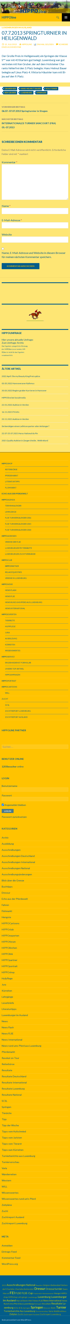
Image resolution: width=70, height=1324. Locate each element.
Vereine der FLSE (13, 542)
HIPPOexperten (10, 935)
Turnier (61, 1307)
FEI (12, 1293)
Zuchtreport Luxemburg (18, 711)
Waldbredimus (60, 1311)
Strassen (46, 1308)
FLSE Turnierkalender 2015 (18, 524)
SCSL (7, 705)
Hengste (6, 917)
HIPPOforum (9, 941)
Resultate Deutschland (14, 1076)
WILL (7, 693)
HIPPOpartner (9, 960)
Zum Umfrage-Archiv (13, 342)
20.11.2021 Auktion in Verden (15, 419)
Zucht (5, 699)
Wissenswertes (12, 650)
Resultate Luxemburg (13, 1088)
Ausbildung (11, 638)
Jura (7, 632)
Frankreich (37, 1293)
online (13, 766)
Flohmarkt (10, 488)
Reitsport (38, 1304)
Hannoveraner (48, 1293)
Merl (30, 1301)
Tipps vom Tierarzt (12, 1143)
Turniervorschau (10, 1162)
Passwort (7, 795)
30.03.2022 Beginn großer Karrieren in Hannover (24, 390)
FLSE (18, 1293)
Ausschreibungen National (16, 868)
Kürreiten (10, 644)
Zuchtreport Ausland (16, 717)
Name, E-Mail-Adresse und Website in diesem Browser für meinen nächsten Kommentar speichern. (34, 254)
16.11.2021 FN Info (10, 412)
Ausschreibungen (11, 849)
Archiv (5, 837)
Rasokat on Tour (10, 1058)
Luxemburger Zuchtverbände (20, 554)
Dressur (6, 892)
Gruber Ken (10, 88)
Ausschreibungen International (18, 862)
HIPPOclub (8, 929)
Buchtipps (7, 886)
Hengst (57, 1293)
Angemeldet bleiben (15, 804)
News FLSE (10, 596)
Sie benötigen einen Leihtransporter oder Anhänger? (25, 426)
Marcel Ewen (22, 1301)
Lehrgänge (10, 512)
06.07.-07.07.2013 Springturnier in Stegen (25, 109)
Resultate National (12, 1094)
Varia (4, 1168)
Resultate (7, 1070)
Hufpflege (10, 626)
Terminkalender (13, 506)
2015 (4, 1285)
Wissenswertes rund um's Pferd (19, 1198)
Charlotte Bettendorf (24, 1289)
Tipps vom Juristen (12, 1137)
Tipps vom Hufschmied (14, 1131)
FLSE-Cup (27, 1293)
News (5, 1021)
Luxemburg (26, 92)
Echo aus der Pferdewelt (15, 898)
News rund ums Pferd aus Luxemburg (23, 602)
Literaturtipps (12, 481)
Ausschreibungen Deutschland (18, 855)
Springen (41, 92)
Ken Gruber (10, 92)
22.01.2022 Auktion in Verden (15, 405)
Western (6, 1180)
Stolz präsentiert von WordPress (16, 1320)
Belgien (46, 1285)
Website (7, 234)
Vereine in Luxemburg (16, 578)
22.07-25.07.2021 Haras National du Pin (20, 433)
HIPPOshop (8, 972)
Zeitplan (13, 1314)
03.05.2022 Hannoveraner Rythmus (18, 383)
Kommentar (9, 162)
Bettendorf (56, 1285)
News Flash (10, 590)
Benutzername (9, 785)
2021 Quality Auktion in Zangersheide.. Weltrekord (25, 440)
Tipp (4, 1119)
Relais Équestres (13, 572)
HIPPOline (9, 17)
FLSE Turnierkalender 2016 (18, 518)
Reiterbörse (11, 469)
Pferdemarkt (11, 475)
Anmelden (7, 1245)
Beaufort (39, 1285)
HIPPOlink (7, 953)
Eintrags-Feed (9, 1251)
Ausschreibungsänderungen (17, 874)
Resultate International (14, 1082)
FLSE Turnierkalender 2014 (18, 530)
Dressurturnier (54, 1288)
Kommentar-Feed (11, 1257)
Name (6, 205)
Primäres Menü (66, 17)
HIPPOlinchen (9, 947)
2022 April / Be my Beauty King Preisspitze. (21, 376)
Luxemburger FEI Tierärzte (18, 548)
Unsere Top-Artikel (14, 669)
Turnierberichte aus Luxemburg (18, 1155)
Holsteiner (51, 88)
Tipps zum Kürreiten (12, 1149)
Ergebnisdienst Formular (18, 662)
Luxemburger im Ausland (17, 27)
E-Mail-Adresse (12, 220)
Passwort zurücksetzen (14, 816)
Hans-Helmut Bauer (31, 88)
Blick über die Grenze (13, 880)
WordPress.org (10, 1263)
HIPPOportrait (10, 966)
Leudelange (32, 1297)
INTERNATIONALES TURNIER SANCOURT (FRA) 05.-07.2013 (29, 123)
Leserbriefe (8, 1002)
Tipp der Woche (10, 1125)
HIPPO (12, 675)
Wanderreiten (9, 1174)
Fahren (5, 904)
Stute (53, 1308)
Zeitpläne (7, 1204)
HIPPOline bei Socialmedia (14, 397)
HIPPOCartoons (10, 923)
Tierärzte (10, 620)
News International (15, 608)
